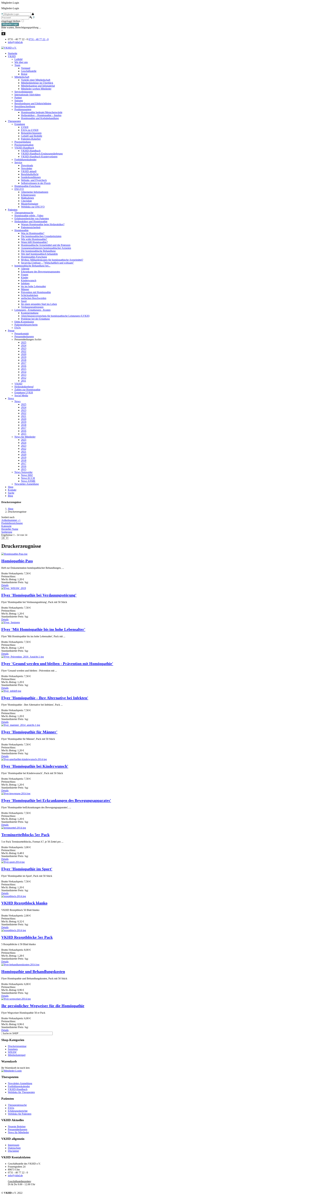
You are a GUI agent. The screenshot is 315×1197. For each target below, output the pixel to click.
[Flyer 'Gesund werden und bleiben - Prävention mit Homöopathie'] (22, 656)
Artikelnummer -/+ (11, 520)
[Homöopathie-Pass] (14, 554)
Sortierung (6, 532)
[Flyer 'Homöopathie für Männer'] (20, 725)
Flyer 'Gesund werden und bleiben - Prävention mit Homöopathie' (57, 664)
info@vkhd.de (15, 42)
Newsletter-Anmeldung (26, 484)
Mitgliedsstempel (16, 1055)
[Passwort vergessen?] (33, 17)
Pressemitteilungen (17, 1129)
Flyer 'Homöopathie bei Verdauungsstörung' (38, 595)
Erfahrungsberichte (18, 1110)
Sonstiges (13, 1049)
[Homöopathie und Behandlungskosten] (20, 964)
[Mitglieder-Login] (3, 33)
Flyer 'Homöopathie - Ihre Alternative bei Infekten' (44, 698)
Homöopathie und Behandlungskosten (33, 971)
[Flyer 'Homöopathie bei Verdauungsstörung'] (13, 588)
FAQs (11, 1108)
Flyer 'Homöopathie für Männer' (29, 732)
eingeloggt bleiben (11, 21)
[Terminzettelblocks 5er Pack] (13, 827)
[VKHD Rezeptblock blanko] (13, 896)
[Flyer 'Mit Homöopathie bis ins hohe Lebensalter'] (10, 622)
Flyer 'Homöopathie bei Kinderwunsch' (34, 766)
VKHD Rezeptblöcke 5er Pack (27, 937)
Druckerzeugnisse (17, 1046)
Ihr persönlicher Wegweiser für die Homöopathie (42, 1006)
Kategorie (6, 526)
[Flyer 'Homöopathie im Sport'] (13, 862)
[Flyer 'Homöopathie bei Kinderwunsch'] (24, 759)
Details (5, 585)
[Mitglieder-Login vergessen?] (2, 14)
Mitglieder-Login (10, 24)
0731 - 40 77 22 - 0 (39, 39)
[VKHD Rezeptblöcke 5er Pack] (13, 930)
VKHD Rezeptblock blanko (24, 903)
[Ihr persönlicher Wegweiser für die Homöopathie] (16, 998)
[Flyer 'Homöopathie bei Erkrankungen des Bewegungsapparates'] (15, 793)
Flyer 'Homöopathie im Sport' (26, 869)
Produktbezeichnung (12, 523)
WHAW (12, 1052)
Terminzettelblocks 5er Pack (25, 835)
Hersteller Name (9, 529)
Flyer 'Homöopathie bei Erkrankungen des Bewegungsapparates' (56, 800)
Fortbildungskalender (19, 1086)
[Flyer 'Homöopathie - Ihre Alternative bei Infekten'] (11, 691)
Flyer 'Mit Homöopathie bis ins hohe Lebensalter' (43, 629)
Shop (10, 508)
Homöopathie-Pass (17, 561)
